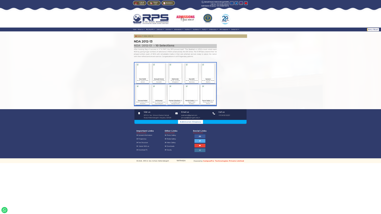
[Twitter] (199, 141)
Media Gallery (171, 139)
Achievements (178, 29)
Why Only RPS (150, 29)
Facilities (187, 29)
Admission (160, 29)
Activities (168, 29)
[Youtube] (199, 145)
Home (134, 29)
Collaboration (213, 29)
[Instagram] (199, 150)
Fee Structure (143, 142)
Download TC (143, 150)
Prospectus (142, 139)
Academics (196, 29)
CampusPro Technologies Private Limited (223, 161)
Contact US (234, 29)
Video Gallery (171, 142)
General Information (145, 135)
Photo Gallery (171, 135)
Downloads (170, 146)
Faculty (204, 29)
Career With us (143, 146)
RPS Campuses (224, 29)
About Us (140, 29)
